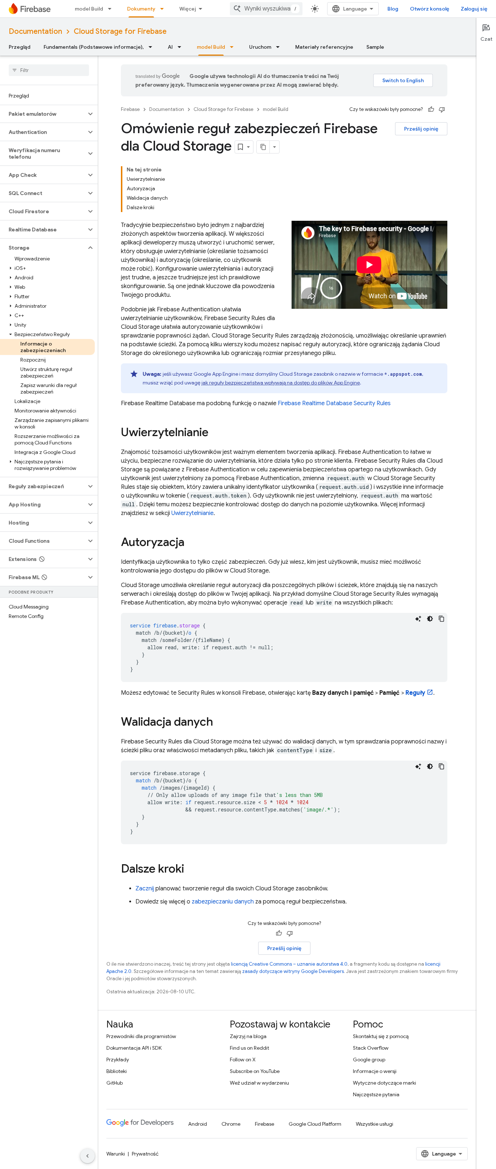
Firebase (130, 109)
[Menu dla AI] (181, 47)
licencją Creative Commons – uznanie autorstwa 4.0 (289, 964)
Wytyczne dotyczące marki (384, 1083)
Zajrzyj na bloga (248, 1036)
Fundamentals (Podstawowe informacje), (94, 47)
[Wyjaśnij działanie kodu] (418, 619)
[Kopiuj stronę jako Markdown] (263, 147)
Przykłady (117, 1059)
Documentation (35, 31)
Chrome (230, 1124)
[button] (43, 114)
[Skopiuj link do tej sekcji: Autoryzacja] (191, 543)
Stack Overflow (371, 1048)
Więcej (187, 8)
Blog (392, 8)
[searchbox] (49, 70)
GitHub (114, 1083)
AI (170, 47)
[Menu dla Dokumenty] (164, 8)
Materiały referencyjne (324, 47)
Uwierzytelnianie (192, 513)
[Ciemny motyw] (430, 619)
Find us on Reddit (249, 1048)
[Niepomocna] (441, 109)
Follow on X (243, 1059)
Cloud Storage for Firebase (120, 31)
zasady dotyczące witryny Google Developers (293, 971)
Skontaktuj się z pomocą (380, 1036)
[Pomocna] (431, 109)
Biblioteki (116, 1071)
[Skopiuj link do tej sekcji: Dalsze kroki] (191, 869)
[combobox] (266, 8)
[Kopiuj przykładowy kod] (441, 619)
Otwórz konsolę (429, 8)
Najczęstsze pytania (376, 1094)
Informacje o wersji (375, 1071)
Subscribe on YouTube (255, 1071)
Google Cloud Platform (315, 1124)
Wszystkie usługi (374, 1124)
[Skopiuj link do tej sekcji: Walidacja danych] (220, 722)
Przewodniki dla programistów (141, 1036)
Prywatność (145, 1154)
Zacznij (144, 888)
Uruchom (260, 47)
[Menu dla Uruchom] (280, 47)
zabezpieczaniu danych (223, 901)
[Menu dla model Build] (112, 8)
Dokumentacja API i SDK (134, 1048)
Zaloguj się (474, 8)
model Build (89, 8)
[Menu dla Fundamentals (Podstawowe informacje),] (152, 47)
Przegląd (20, 47)
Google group (369, 1059)
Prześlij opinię (421, 128)
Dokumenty (141, 8)
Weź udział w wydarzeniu (259, 1083)
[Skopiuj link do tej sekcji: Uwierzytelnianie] (215, 433)
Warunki (115, 1154)
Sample (375, 47)
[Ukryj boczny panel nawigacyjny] (87, 1156)
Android (197, 1124)
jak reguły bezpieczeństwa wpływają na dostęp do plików (281, 382)
